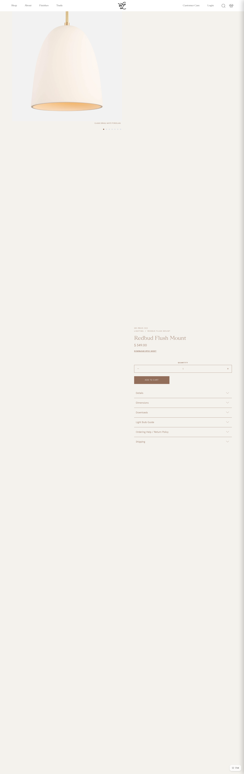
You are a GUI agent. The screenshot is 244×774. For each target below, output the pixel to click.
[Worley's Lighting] (122, 5)
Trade (59, 5)
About (28, 5)
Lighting (139, 331)
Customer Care (191, 5)
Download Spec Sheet (145, 351)
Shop (14, 5)
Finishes (44, 5)
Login (210, 5)
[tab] (183, 393)
